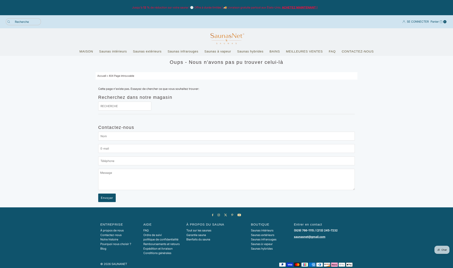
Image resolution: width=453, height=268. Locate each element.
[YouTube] (239, 215)
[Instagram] (218, 215)
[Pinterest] (232, 215)
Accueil (101, 75)
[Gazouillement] (225, 215)
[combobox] (23, 21)
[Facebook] (212, 215)
